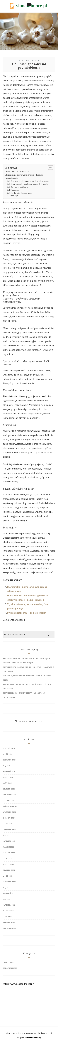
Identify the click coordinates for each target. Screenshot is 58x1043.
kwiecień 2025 (9, 841)
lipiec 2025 (7, 824)
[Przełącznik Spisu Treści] (49, 167)
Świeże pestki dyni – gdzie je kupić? (26, 612)
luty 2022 (7, 916)
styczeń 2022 (9, 922)
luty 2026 (7, 783)
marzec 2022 (8, 911)
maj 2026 (6, 766)
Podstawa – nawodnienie (17, 171)
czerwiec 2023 (9, 882)
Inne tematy (8, 962)
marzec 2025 (8, 847)
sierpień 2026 (9, 748)
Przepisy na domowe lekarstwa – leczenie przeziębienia (24, 176)
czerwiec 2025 (9, 829)
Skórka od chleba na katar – (22, 193)
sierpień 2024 (9, 853)
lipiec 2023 (7, 876)
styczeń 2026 (9, 789)
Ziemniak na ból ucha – (20, 187)
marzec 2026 (8, 777)
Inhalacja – (15, 196)
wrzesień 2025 (9, 812)
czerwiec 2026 (9, 760)
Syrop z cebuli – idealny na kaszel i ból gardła (29, 184)
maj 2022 (6, 899)
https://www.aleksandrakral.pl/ (18, 983)
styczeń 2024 (9, 870)
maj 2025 (6, 835)
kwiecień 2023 (9, 893)
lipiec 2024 (7, 858)
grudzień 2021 (9, 928)
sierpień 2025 (9, 818)
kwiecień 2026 (9, 771)
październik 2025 (10, 806)
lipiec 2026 (7, 754)
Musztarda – (16, 190)
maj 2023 (6, 887)
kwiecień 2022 (9, 905)
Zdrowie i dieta (29, 60)
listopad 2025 (9, 800)
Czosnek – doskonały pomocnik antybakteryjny (30, 181)
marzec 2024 (8, 864)
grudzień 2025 (9, 795)
